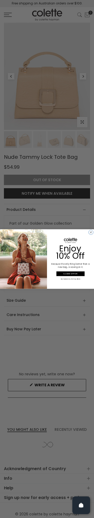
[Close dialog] (91, 232)
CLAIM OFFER (70, 273)
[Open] (81, 505)
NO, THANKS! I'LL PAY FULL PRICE (70, 279)
